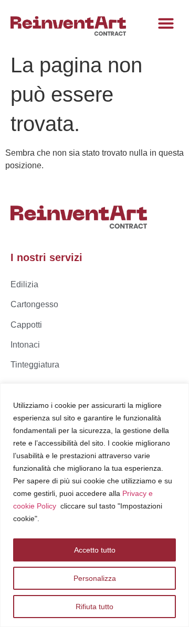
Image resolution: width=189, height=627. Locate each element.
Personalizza (95, 578)
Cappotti (26, 324)
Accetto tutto (95, 550)
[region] (94, 505)
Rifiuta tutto (94, 606)
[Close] (178, 392)
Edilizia (24, 284)
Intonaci (25, 344)
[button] (165, 23)
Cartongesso (34, 304)
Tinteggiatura (34, 364)
